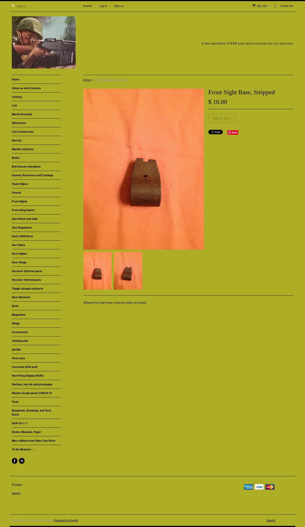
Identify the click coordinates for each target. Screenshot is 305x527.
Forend (16, 193)
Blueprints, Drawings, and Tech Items (31, 412)
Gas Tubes (18, 245)
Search (87, 6)
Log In (103, 6)
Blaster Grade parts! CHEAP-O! (32, 393)
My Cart (264, 6)
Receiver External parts (27, 271)
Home (15, 79)
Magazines (18, 315)
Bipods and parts (22, 149)
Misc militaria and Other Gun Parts (33, 441)
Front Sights (19, 201)
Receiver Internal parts (26, 280)
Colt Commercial (22, 132)
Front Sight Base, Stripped (110, 80)
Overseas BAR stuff (25, 367)
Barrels (16, 140)
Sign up (119, 6)
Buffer (16, 158)
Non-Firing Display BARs (28, 376)
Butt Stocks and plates (26, 166)
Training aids (20, 341)
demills (16, 349)
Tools (15, 402)
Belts (15, 306)
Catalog (17, 97)
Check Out (286, 6)
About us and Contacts (26, 88)
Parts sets (18, 358)
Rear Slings (19, 262)
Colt (14, 105)
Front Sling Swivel (23, 210)
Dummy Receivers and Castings (32, 175)
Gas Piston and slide (25, 219)
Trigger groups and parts (27, 288)
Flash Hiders (20, 184)
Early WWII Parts (22, 236)
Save (234, 132)
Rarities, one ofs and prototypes (32, 384)
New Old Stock (21, 297)
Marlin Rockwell (22, 114)
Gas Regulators (22, 227)
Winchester (19, 123)
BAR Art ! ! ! (19, 423)
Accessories (20, 332)
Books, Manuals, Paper (26, 432)
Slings (16, 323)
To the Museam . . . (23, 449)
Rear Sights (19, 254)
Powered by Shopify (66, 520)
